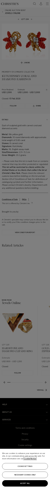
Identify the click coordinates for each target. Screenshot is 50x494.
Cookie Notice (30, 458)
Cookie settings (25, 466)
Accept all (25, 483)
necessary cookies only (25, 475)
